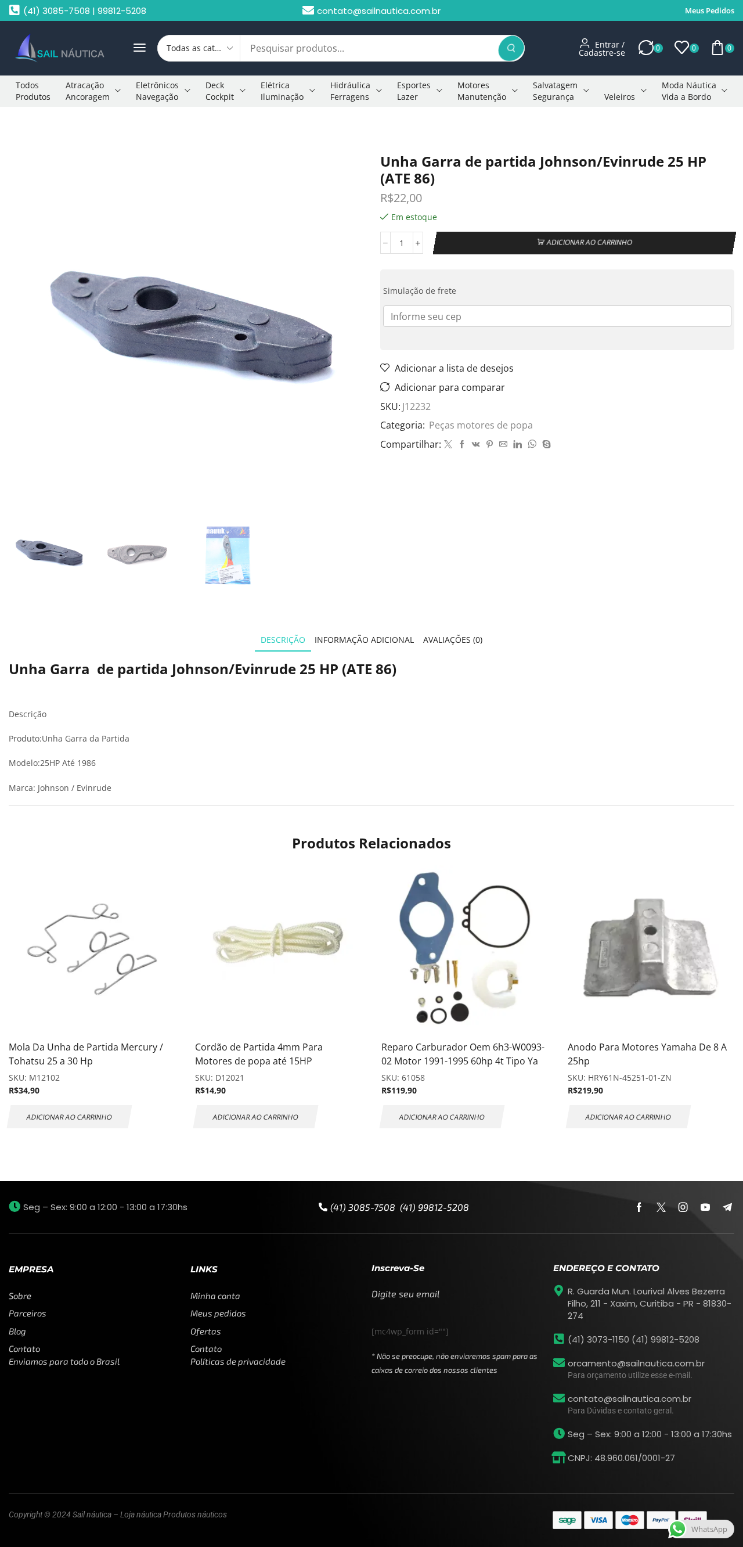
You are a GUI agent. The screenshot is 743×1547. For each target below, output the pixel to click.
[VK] (476, 444)
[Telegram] (727, 1207)
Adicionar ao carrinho (589, 242)
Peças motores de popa (93, 129)
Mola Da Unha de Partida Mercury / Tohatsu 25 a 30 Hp (86, 1054)
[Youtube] (705, 1207)
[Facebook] (462, 444)
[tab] (283, 639)
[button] (139, 48)
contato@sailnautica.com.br (629, 1399)
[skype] (545, 444)
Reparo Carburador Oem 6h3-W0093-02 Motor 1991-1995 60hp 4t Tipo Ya (462, 1054)
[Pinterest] (489, 444)
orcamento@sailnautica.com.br (636, 1363)
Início (26, 129)
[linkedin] (517, 444)
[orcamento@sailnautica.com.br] (559, 1363)
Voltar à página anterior (681, 129)
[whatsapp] (532, 444)
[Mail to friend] (503, 444)
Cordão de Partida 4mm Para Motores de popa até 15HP (259, 1054)
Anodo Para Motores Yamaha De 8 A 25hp (647, 1054)
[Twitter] (448, 444)
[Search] (511, 48)
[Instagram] (683, 1207)
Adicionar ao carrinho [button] (69, 1116)
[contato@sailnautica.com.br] (559, 1398)
